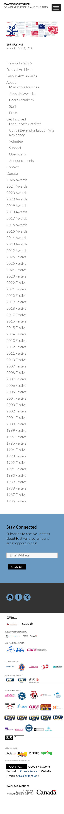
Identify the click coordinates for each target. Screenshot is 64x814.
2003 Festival (16, 404)
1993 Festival (14, 44)
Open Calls (17, 154)
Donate (12, 173)
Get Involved (16, 119)
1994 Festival (16, 449)
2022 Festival (16, 282)
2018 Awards (16, 212)
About (11, 82)
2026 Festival (16, 257)
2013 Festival (16, 340)
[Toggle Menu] (56, 8)
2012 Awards (16, 250)
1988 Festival (16, 488)
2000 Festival (16, 424)
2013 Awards (16, 244)
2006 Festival (16, 385)
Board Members (21, 100)
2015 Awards (16, 231)
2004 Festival (16, 398)
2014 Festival (16, 334)
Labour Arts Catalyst (25, 124)
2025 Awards (16, 180)
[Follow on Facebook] (18, 597)
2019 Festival (16, 302)
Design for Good (29, 775)
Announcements (21, 160)
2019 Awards (16, 205)
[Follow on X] (27, 597)
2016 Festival (16, 321)
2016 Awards (16, 225)
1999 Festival (16, 430)
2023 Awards (16, 192)
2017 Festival (16, 315)
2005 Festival (16, 392)
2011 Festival (16, 353)
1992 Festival (16, 462)
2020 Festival (16, 295)
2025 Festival (16, 263)
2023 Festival (16, 276)
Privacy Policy (28, 771)
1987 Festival (16, 494)
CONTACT (16, 766)
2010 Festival (16, 359)
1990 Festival (16, 475)
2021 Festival (16, 289)
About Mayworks (22, 93)
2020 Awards (16, 199)
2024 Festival (16, 270)
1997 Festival (16, 437)
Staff (12, 106)
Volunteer (16, 141)
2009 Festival (16, 366)
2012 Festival (16, 347)
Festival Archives (19, 69)
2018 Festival (16, 308)
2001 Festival (16, 417)
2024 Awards (16, 186)
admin (13, 48)
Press (13, 112)
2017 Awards (16, 218)
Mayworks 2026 (19, 63)
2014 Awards (16, 237)
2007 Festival (16, 379)
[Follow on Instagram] (10, 597)
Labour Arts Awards (21, 76)
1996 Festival (16, 443)
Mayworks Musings (24, 87)
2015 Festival (16, 327)
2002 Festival (16, 411)
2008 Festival (16, 372)
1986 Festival (16, 501)
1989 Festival (16, 482)
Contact (12, 167)
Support (15, 147)
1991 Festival (16, 469)
